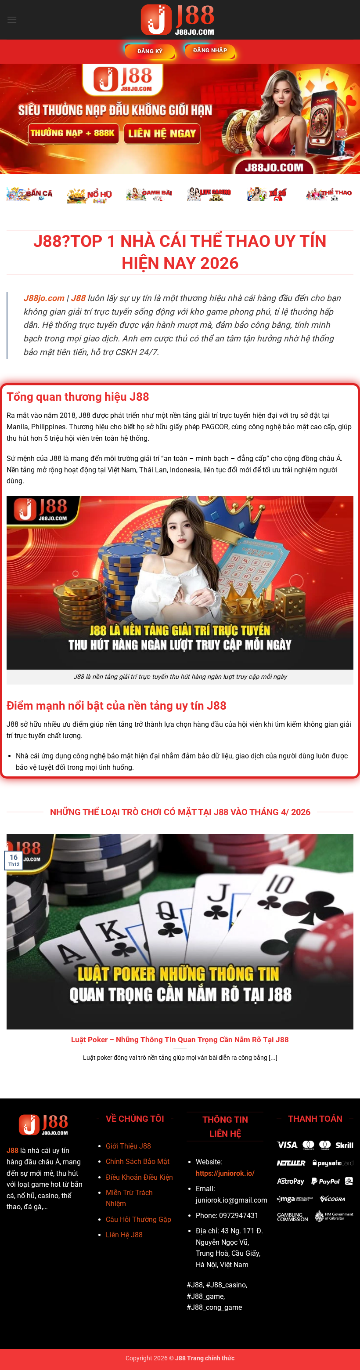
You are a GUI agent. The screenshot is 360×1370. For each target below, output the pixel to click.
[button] (12, 19)
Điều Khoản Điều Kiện (139, 1177)
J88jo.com (43, 298)
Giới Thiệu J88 (128, 1146)
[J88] (180, 20)
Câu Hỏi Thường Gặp (138, 1219)
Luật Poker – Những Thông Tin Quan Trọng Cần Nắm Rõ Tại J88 (180, 1040)
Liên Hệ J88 (124, 1235)
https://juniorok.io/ (225, 1173)
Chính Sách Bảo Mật (137, 1161)
